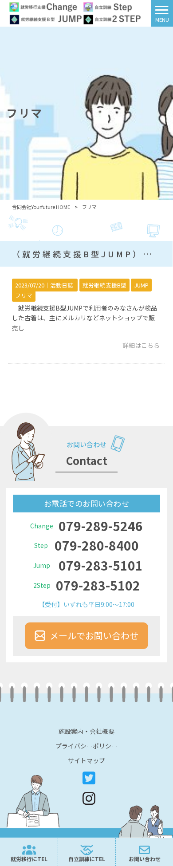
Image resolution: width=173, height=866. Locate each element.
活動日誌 (61, 285)
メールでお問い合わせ (94, 635)
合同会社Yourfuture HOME (41, 206)
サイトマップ (86, 760)
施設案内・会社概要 (86, 731)
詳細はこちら (141, 345)
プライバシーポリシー (86, 745)
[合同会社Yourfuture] (75, 12)
